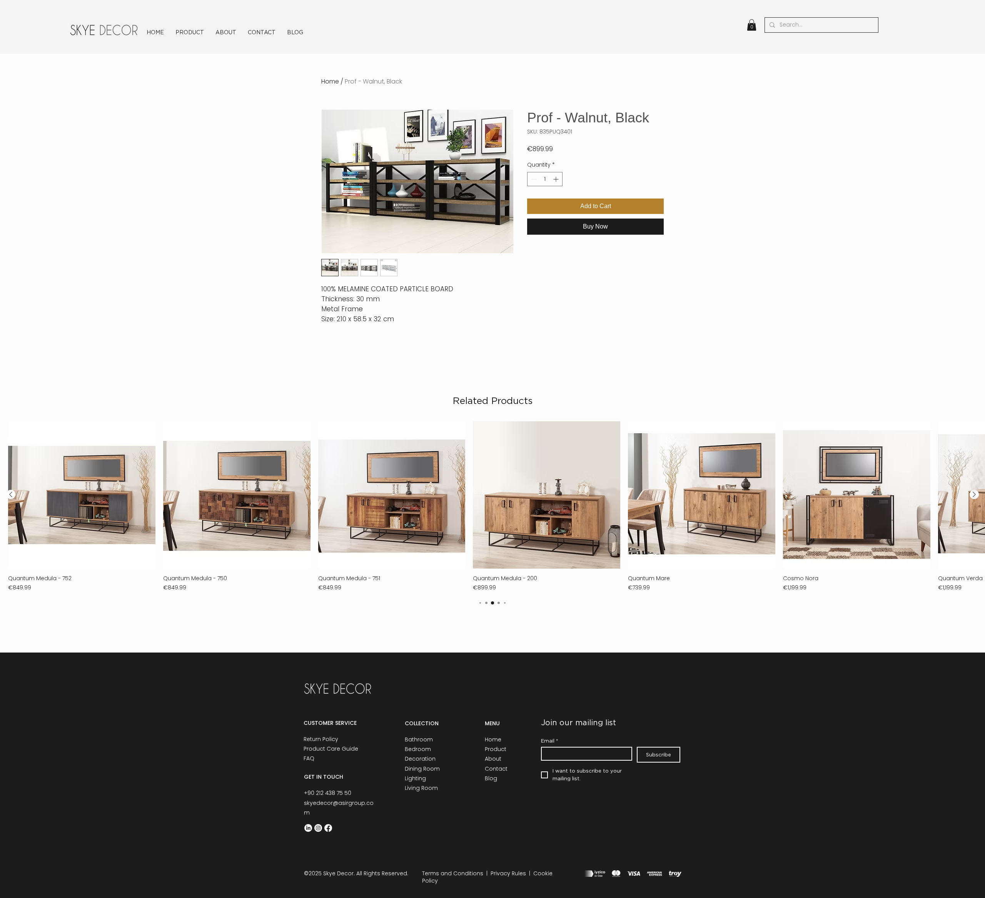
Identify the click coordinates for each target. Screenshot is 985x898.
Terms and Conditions (452, 873)
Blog (491, 778)
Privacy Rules (508, 873)
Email (549, 740)
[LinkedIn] (308, 828)
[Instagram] (318, 828)
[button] (751, 25)
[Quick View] (81, 495)
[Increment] (556, 179)
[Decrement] (533, 179)
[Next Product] (974, 494)
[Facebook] (328, 828)
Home (330, 81)
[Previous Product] (10, 494)
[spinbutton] (545, 179)
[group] (492, 506)
